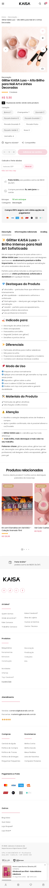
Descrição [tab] (6, 232)
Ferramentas (7, 652)
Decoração (12, 17)
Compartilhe (30, 142)
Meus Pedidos (30, 752)
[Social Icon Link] (4, 590)
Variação (5, 107)
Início (4, 17)
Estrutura (5, 657)
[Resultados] (40, 3)
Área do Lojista (30, 617)
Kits (25, 661)
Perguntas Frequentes (11, 761)
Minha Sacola (30, 748)
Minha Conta (29, 743)
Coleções (28, 657)
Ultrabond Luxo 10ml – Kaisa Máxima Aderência (27, 872)
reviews (13, 92)
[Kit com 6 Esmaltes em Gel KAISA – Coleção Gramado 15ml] (17, 504)
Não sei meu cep (9, 170)
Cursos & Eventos (31, 622)
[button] (43, 49)
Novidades (6, 668)
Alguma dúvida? (11, 142)
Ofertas (5, 673)
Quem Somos (7, 614)
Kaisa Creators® (31, 613)
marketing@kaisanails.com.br (23, 714)
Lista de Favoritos (31, 756)
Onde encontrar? (9, 618)
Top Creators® (8, 677)
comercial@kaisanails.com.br (21, 711)
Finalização (29, 652)
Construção (7, 661)
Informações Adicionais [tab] (26, 232)
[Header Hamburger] (4, 3)
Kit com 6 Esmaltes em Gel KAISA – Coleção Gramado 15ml (16, 529)
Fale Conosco (7, 622)
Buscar (28, 166)
